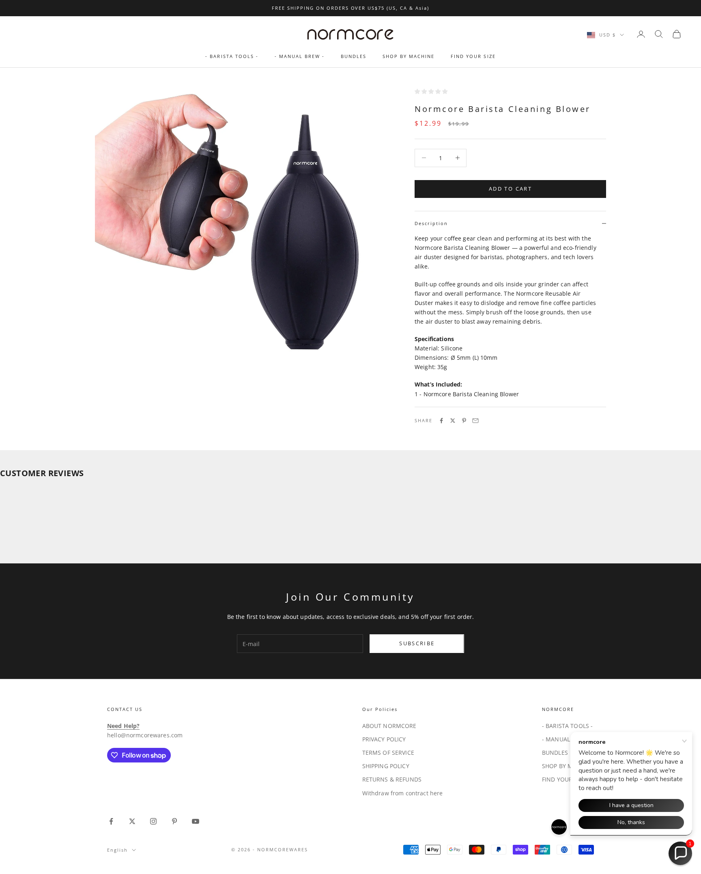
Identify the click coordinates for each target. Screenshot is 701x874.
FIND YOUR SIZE (473, 56)
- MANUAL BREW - (300, 56)
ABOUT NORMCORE (389, 726)
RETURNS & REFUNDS (391, 779)
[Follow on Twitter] (132, 821)
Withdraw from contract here (402, 793)
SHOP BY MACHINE (408, 56)
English (117, 850)
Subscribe (416, 643)
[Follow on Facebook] (111, 821)
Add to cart (510, 188)
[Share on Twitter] (452, 420)
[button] (680, 853)
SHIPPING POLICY (385, 766)
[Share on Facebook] (441, 420)
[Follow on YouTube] (195, 821)
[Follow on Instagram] (153, 821)
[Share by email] (475, 420)
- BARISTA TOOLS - (231, 56)
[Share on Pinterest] (464, 420)
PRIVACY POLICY (384, 739)
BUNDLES (353, 56)
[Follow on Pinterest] (174, 821)
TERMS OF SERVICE (388, 752)
